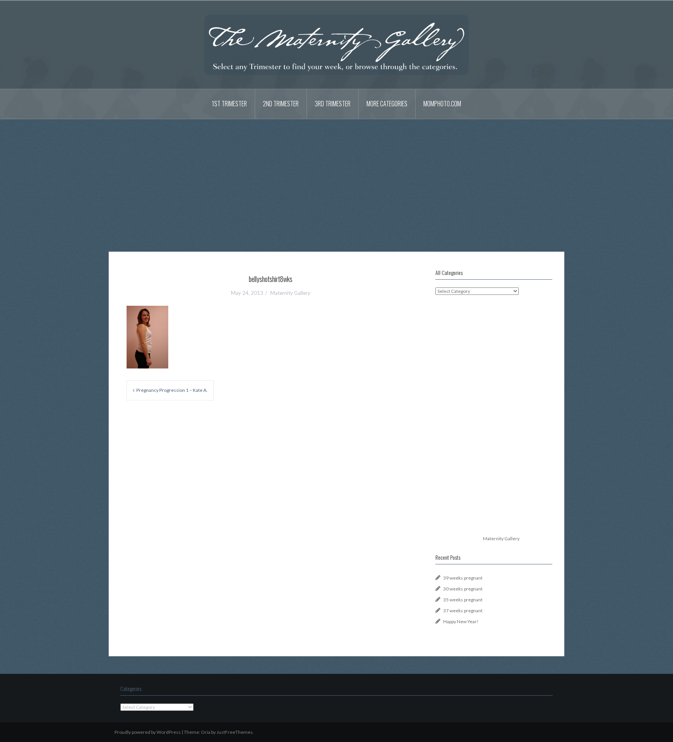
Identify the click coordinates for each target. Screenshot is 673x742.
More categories (386, 103)
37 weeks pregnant (463, 610)
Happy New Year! (461, 621)
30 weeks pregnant (463, 589)
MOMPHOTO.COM (442, 103)
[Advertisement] (336, 179)
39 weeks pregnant (463, 578)
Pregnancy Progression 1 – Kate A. (172, 390)
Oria (205, 732)
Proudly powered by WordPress (148, 732)
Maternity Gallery (290, 293)
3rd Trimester (333, 103)
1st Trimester (229, 103)
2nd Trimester (281, 103)
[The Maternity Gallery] (336, 44)
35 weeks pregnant (463, 600)
